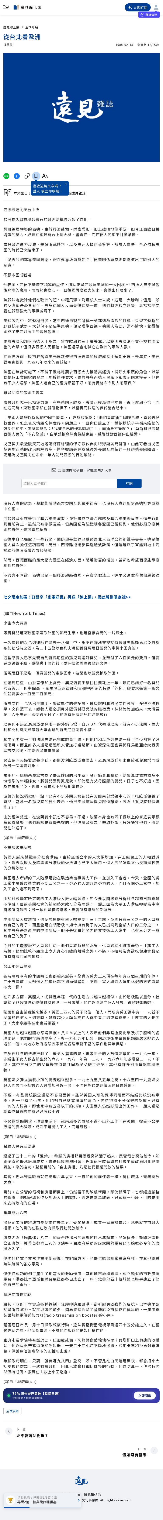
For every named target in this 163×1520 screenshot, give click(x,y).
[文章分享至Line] (6, 176)
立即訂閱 (140, 7)
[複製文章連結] (27, 176)
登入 (36, 190)
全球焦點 (31, 27)
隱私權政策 (92, 1494)
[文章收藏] (36, 176)
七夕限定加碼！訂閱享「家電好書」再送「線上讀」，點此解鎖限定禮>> (67, 597)
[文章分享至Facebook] (17, 176)
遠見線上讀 (11, 27)
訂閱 (129, 483)
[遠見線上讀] (27, 7)
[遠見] (81, 1483)
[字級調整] (45, 176)
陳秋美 (8, 45)
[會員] (156, 7)
